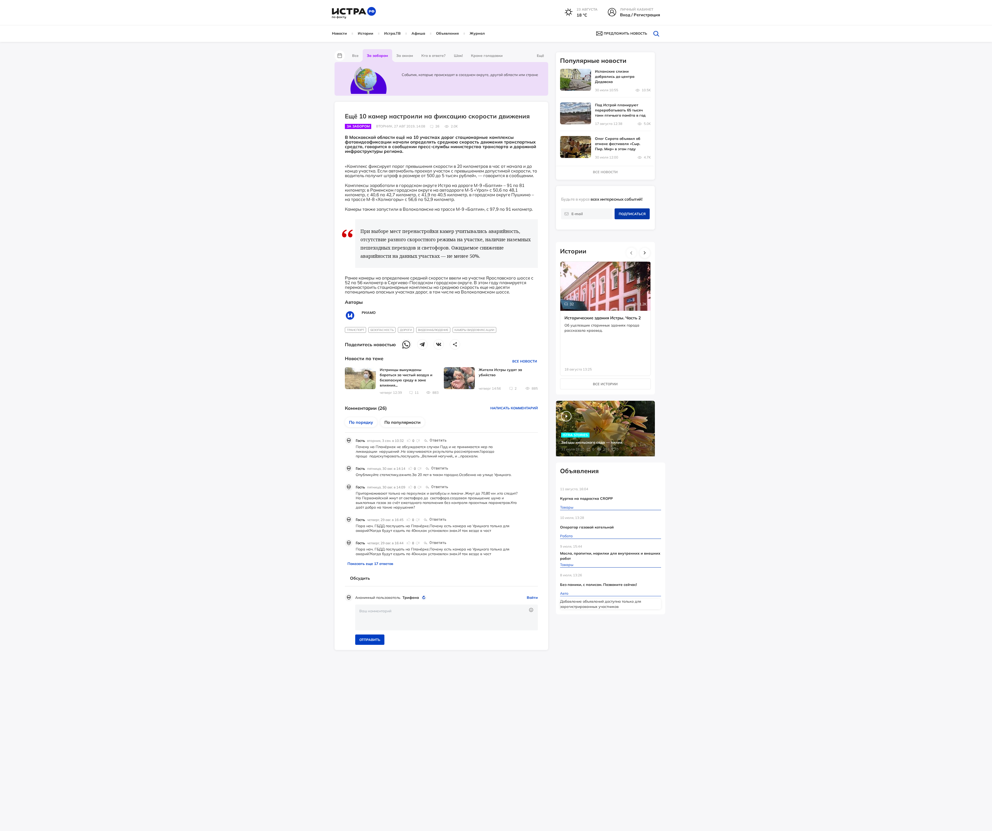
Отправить (369, 640)
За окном (404, 55)
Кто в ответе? (433, 55)
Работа (566, 536)
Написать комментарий (514, 408)
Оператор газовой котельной (587, 527)
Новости (339, 33)
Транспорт (355, 330)
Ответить (438, 440)
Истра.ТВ (392, 33)
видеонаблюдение (433, 330)
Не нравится (418, 441)
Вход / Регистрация (640, 14)
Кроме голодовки (487, 55)
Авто (564, 593)
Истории (365, 33)
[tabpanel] (605, 313)
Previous (631, 253)
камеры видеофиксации (474, 330)
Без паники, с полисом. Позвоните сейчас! (598, 584)
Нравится (409, 441)
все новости (605, 172)
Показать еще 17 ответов (370, 563)
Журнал (477, 33)
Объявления (447, 33)
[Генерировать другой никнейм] (424, 597)
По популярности (402, 422)
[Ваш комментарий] (446, 617)
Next (645, 253)
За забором (377, 55)
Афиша (418, 33)
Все (355, 55)
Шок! (458, 55)
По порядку (361, 422)
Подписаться (632, 214)
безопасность (382, 330)
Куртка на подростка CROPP (586, 498)
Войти (532, 597)
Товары (566, 507)
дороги (406, 330)
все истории (605, 384)
